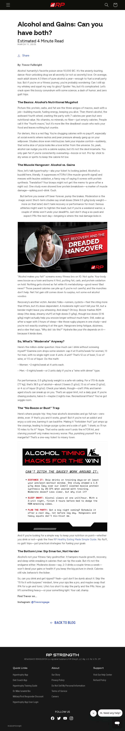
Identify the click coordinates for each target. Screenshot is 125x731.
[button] (8, 5)
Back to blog (65, 623)
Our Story (56, 674)
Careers (55, 696)
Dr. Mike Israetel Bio (22, 691)
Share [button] (25, 55)
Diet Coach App (20, 680)
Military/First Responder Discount (28, 696)
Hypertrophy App (20, 674)
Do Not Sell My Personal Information (68, 685)
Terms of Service (59, 691)
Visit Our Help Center (102, 674)
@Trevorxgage (40, 602)
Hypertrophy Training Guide (25, 685)
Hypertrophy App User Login (25, 702)
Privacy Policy (58, 680)
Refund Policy (99, 680)
